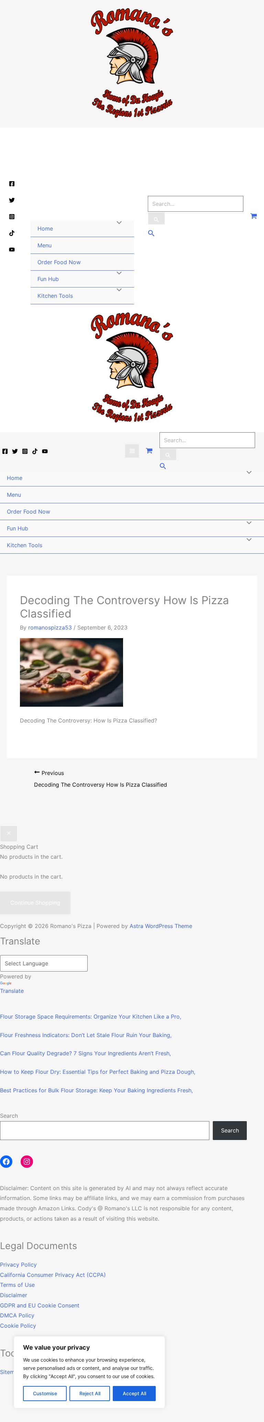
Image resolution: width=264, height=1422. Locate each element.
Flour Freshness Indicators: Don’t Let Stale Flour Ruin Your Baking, (86, 1035)
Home (45, 228)
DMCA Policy (17, 1315)
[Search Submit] (156, 218)
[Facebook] (12, 184)
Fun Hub (48, 278)
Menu (44, 245)
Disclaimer (13, 1295)
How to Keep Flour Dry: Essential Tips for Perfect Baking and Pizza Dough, (97, 1071)
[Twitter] (12, 200)
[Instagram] (12, 217)
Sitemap (10, 1371)
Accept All (134, 1393)
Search (9, 1115)
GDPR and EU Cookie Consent (39, 1305)
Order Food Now (59, 262)
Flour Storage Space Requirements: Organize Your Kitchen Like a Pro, (90, 1016)
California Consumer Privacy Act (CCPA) (53, 1274)
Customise (45, 1393)
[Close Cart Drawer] (9, 833)
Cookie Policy (18, 1325)
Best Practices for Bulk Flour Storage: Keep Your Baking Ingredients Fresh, (96, 1090)
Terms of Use (17, 1284)
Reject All (89, 1393)
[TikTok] (12, 233)
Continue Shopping (35, 902)
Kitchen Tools (55, 295)
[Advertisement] (82, 174)
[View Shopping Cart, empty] (253, 216)
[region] (89, 1372)
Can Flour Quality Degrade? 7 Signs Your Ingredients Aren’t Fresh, (85, 1053)
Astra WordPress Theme (161, 925)
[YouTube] (12, 249)
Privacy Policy (18, 1264)
